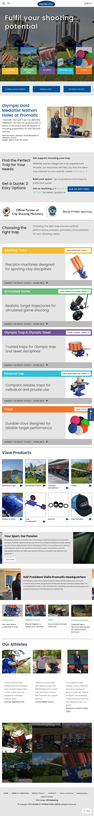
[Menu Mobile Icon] (3, 3)
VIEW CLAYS (81, 409)
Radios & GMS (46, 89)
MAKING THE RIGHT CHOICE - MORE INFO (24, 283)
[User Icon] (85, 3)
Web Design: (47, 800)
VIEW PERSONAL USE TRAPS (75, 373)
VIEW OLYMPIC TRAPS (77, 332)
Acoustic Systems (76, 89)
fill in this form (65, 188)
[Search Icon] (8, 3)
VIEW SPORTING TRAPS (76, 250)
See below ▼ (80, 171)
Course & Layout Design (15, 89)
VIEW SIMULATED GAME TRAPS (73, 291)
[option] (17, 753)
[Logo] (46, 3)
